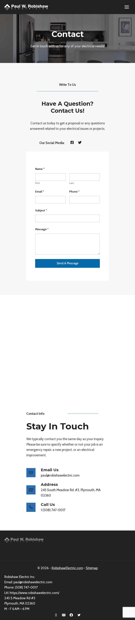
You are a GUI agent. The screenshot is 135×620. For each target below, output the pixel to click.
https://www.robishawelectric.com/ (34, 593)
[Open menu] (127, 7)
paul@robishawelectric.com (33, 582)
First (37, 183)
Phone (74, 191)
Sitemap (92, 568)
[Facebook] (71, 615)
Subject (41, 210)
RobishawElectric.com (67, 568)
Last (71, 183)
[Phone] (56, 615)
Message (42, 229)
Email (39, 191)
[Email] (63, 615)
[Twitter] (79, 615)
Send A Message (67, 263)
